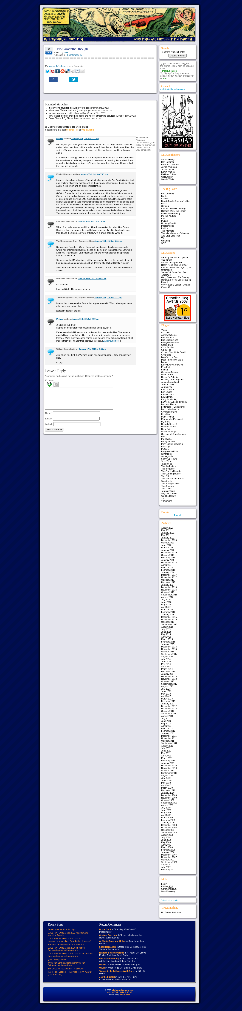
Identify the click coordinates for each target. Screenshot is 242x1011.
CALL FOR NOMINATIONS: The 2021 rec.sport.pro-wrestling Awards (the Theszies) (69, 939)
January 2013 (168, 703)
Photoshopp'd (168, 226)
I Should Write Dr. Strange (173, 208)
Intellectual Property (170, 213)
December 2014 (169, 647)
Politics (164, 228)
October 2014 (167, 651)
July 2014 (166, 659)
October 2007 (167, 860)
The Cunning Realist (171, 474)
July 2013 (166, 689)
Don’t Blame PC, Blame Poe (63, 118)
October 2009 (167, 800)
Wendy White (167, 179)
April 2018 (166, 565)
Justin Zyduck (167, 169)
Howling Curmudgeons (172, 379)
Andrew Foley (168, 159)
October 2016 (167, 592)
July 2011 (165, 748)
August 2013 (167, 686)
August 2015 (167, 627)
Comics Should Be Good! (173, 352)
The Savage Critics (170, 483)
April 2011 (166, 755)
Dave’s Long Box (169, 357)
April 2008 (166, 845)
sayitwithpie (167, 454)
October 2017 (167, 580)
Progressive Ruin (169, 451)
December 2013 (169, 676)
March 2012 (167, 728)
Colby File (166, 350)
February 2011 (168, 760)
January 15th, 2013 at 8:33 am (108, 241)
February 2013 (168, 701)
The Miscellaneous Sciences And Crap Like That (175, 234)
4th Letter (165, 332)
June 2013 (166, 691)
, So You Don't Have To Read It (176, 280)
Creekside (166, 355)
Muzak (164, 221)
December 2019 (169, 552)
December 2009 (169, 795)
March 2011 (167, 758)
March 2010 (167, 788)
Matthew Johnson (169, 174)
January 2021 (168, 538)
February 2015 (168, 642)
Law (163, 218)
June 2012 (166, 721)
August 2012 (167, 716)
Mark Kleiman (168, 417)
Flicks (164, 203)
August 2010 (167, 775)
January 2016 (168, 614)
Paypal (177, 515)
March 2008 (167, 847)
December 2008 (169, 825)
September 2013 (169, 684)
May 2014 (166, 664)
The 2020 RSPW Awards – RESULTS (66, 944)
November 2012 (169, 708)
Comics (164, 198)
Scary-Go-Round (169, 459)
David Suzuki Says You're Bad (175, 201)
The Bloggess (168, 469)
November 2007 (169, 857)
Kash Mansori (168, 389)
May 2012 (166, 723)
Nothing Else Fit (168, 223)
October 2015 (167, 622)
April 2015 (166, 637)
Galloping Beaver (169, 372)
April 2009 (166, 815)
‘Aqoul (164, 330)
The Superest (167, 486)
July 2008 (166, 837)
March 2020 (167, 547)
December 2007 (169, 855)
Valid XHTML (113, 992)
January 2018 (168, 572)
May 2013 (166, 694)
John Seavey (167, 384)
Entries (167, 886)
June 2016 (166, 602)
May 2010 (166, 783)
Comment (50, 380)
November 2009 (169, 798)
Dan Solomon (168, 162)
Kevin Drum (167, 397)
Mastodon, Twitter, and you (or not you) (69, 110)
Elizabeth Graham (170, 164)
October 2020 (167, 542)
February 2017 (168, 582)
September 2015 (169, 624)
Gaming (165, 206)
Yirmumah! (166, 501)
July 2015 (166, 629)
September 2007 (169, 862)
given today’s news (57, 959)
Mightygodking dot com (123, 990)
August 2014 (167, 656)
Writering (165, 241)
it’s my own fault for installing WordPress (70, 107)
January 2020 (168, 550)
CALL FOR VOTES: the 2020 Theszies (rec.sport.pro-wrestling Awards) (66, 949)
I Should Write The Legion (173, 211)
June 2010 (166, 780)
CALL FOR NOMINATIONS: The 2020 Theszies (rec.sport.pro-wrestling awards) (70, 954)
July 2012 (166, 718)
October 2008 (167, 830)
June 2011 (166, 751)
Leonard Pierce (168, 404)
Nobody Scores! (169, 424)
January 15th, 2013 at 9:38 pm (85, 319)
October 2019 (167, 555)
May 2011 (166, 753)
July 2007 (166, 867)
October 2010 (167, 770)
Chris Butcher (167, 347)
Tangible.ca (166, 464)
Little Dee (165, 414)
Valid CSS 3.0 (126, 992)
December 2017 (169, 575)
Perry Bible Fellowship (172, 444)
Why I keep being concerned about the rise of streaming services (82, 115)
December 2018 (169, 562)
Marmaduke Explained (172, 419)
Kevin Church (167, 394)
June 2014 (166, 661)
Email (48, 418)
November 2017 (169, 577)
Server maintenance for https (61, 929)
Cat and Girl (167, 345)
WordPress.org (168, 891)
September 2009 (169, 803)
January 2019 (168, 560)
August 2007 (167, 864)
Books (164, 196)
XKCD (164, 498)
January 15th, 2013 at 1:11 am (85, 138)
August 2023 (167, 528)
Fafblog (164, 369)
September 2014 (169, 654)
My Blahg (165, 421)
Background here (111, 341)
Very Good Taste (169, 493)
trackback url (87, 130)
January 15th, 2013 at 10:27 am (92, 279)
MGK (66, 52)
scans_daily (167, 456)
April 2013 (166, 696)
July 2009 (166, 808)
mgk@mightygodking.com (172, 89)
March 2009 (167, 817)
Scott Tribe (166, 461)
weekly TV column (57, 66)
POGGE (165, 449)
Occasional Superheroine (173, 434)
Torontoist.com (168, 491)
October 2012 (167, 711)
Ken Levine (166, 392)
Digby (164, 362)
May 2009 (166, 812)
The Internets (72, 55)
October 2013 (167, 681)
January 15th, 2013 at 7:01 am (94, 174)
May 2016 (166, 604)
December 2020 (169, 540)
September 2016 (169, 595)
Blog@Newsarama (170, 342)
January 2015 (168, 644)
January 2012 (168, 733)
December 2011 (169, 736)
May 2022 (166, 530)
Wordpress (125, 994)
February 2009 (168, 820)
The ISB (165, 476)
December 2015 (169, 617)
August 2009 (167, 805)
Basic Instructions (169, 340)
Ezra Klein (166, 367)
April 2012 (166, 726)
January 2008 (168, 852)
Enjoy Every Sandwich (172, 365)
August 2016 (167, 597)
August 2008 (167, 835)
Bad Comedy (167, 193)
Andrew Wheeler (169, 335)
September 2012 (169, 713)
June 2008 (166, 840)
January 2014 (168, 674)
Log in (164, 884)
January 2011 (167, 763)
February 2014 (168, 671)
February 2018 (168, 570)
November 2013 (169, 679)
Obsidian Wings (168, 431)
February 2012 (168, 731)
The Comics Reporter (171, 471)
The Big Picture (168, 466)
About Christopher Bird (172, 262)
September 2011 (169, 743)
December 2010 (169, 765)
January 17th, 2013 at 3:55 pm (92, 349)
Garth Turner (167, 374)
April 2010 (166, 785)
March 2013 (167, 699)
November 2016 (169, 590)
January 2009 (168, 822)
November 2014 (169, 649)
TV (81, 55)
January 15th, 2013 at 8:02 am (91, 221)
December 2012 (169, 706)
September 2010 (169, 773)
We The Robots (168, 496)
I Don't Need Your (174, 265)
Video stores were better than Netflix (67, 113)
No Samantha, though (72, 49)
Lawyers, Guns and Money (174, 402)
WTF (163, 243)
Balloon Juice (167, 337)
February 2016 (168, 612)
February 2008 (168, 850)
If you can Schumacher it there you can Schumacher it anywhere (66, 964)
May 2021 (166, 535)
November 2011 (169, 738)
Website (49, 424)
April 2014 (166, 666)
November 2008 (169, 827)
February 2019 (168, 557)
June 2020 (166, 545)
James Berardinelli (170, 382)
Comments (169, 889)
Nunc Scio (166, 429)
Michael (59, 138)
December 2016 (169, 587)
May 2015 (166, 634)
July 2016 (166, 599)
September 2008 (169, 832)
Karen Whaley (168, 172)
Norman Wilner (168, 426)
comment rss (72, 130)
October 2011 (167, 741)
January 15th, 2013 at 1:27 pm (108, 297)
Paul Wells (166, 439)
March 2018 (167, 567)
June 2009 (166, 810)
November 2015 (169, 619)
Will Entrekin (167, 177)
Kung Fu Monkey (169, 399)
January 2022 (168, 533)
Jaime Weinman (169, 167)
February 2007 (168, 869)
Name (48, 413)
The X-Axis (166, 488)
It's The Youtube (168, 216)
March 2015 (167, 639)
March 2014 (167, 669)
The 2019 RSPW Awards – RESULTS (66, 968)
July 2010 (166, 778)
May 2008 (166, 842)
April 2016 (166, 607)
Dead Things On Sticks (172, 360)
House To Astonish (170, 377)
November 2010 (169, 768)
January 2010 (168, 793)
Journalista (166, 387)
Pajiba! (164, 436)
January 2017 (168, 585)
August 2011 (167, 746)
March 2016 (167, 609)
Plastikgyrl (166, 446)
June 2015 (166, 632)
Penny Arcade (168, 441)
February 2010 (168, 790)
